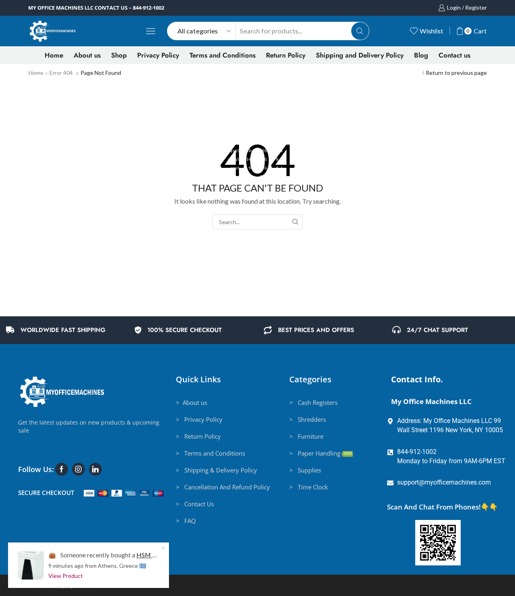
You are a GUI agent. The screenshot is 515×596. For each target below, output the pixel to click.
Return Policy (285, 55)
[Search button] (360, 31)
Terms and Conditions (222, 55)
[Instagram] (78, 469)
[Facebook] (61, 469)
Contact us (454, 55)
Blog (421, 55)
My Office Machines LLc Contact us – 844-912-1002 (96, 7)
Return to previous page (456, 72)
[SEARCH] (295, 221)
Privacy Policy (158, 55)
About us (87, 55)
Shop (119, 55)
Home (54, 55)
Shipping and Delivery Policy (360, 55)
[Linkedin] (95, 469)
